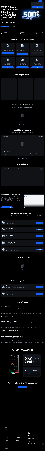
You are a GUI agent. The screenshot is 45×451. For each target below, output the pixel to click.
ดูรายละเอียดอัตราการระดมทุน (22, 158)
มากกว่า (22, 188)
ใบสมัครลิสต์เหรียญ (18, 437)
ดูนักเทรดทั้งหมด (21, 124)
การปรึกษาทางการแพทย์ (31, 441)
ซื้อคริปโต (6, 440)
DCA (5, 450)
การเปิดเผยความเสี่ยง (31, 438)
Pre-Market (6, 445)
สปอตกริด (6, 448)
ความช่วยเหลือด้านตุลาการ (31, 443)
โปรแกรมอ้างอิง (18, 435)
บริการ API (17, 440)
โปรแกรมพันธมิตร (18, 434)
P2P (5, 442)
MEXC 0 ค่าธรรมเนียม (8, 434)
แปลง (6, 443)
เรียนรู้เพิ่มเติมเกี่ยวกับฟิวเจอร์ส (22, 275)
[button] (43, 444)
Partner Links (18, 442)
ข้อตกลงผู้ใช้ (29, 435)
